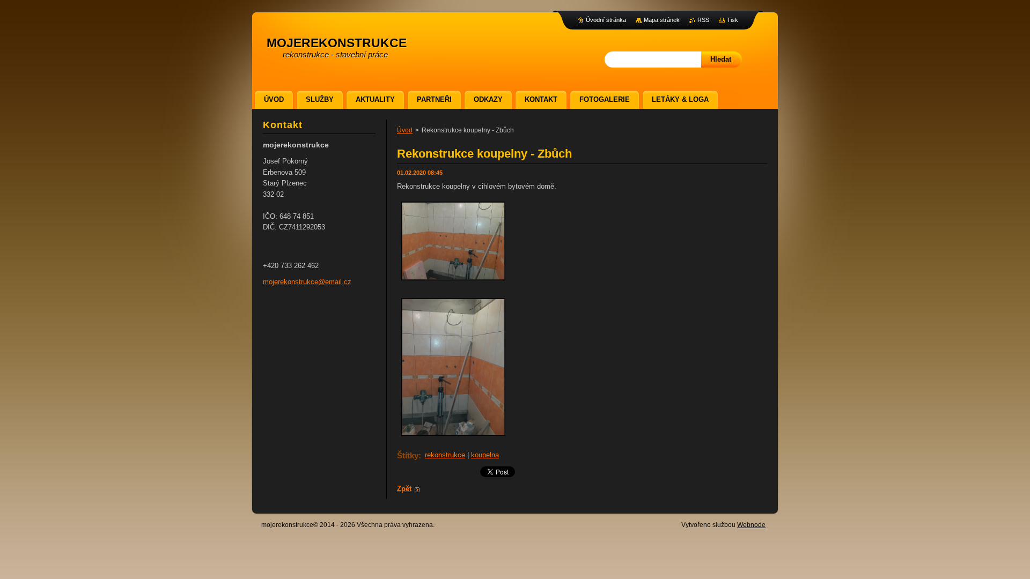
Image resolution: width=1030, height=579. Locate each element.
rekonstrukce (445, 455)
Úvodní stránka (606, 20)
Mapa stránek (662, 20)
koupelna (485, 455)
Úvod (405, 130)
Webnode (751, 525)
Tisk (732, 20)
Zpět (404, 489)
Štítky (407, 455)
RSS (703, 20)
